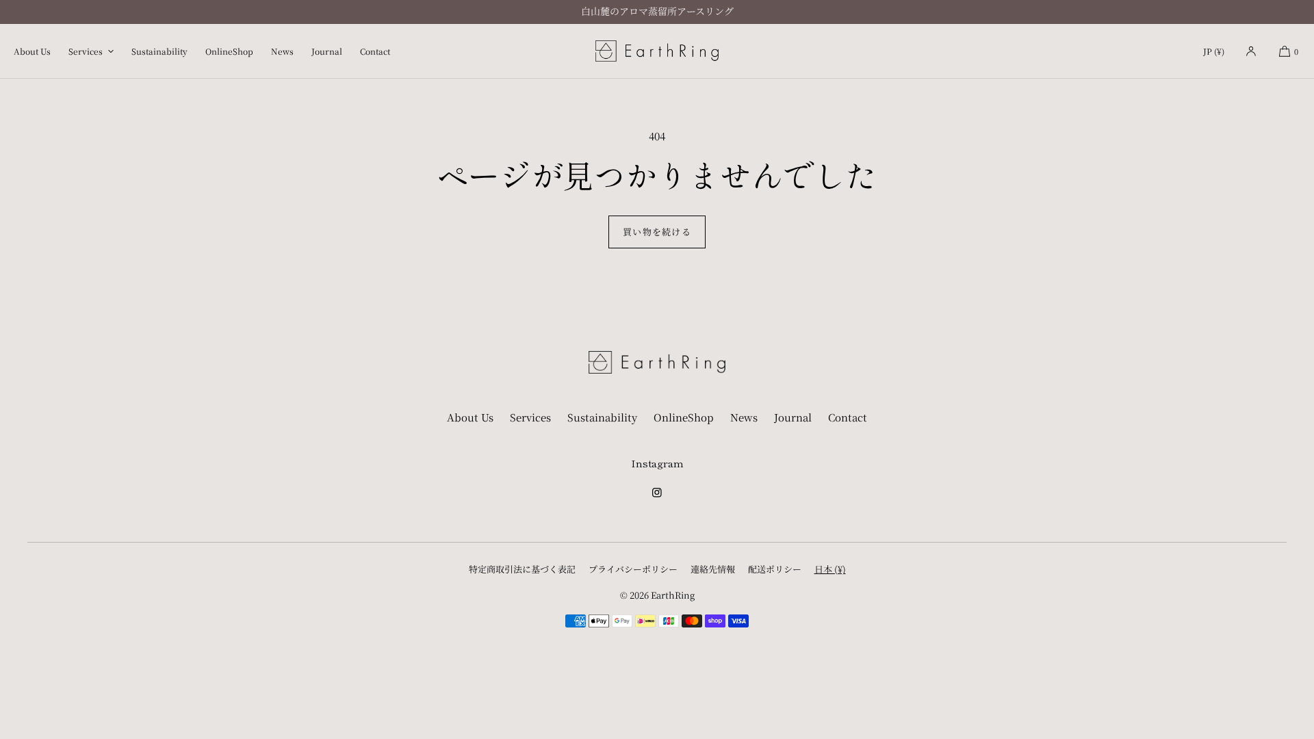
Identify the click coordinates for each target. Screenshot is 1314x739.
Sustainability (159, 51)
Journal (326, 51)
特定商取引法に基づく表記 (522, 568)
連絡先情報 (713, 568)
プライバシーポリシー (633, 568)
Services (85, 51)
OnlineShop (229, 51)
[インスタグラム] (657, 496)
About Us (32, 51)
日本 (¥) (830, 568)
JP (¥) (1213, 51)
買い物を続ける (657, 231)
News (282, 51)
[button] (1288, 51)
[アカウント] (1251, 51)
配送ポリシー (774, 568)
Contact (375, 51)
